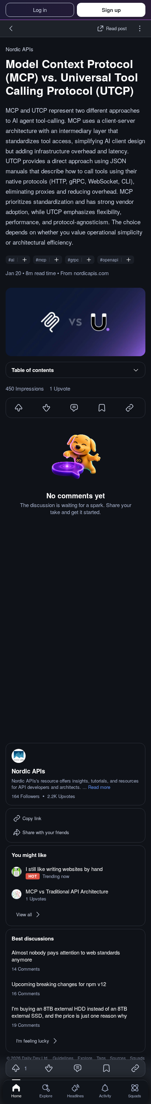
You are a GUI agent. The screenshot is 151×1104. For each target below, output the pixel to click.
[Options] (139, 28)
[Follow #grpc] (89, 259)
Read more (99, 787)
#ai (11, 259)
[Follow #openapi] (128, 259)
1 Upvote (60, 388)
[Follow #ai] (24, 259)
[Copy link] (135, 1068)
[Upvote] (19, 408)
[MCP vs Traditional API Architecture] (75, 895)
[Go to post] (75, 322)
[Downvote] (46, 408)
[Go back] (11, 28)
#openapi (109, 259)
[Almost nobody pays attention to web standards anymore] (75, 960)
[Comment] (74, 408)
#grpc (73, 259)
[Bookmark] (102, 408)
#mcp (41, 259)
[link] (16, 1090)
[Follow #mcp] (56, 259)
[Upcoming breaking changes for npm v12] (75, 988)
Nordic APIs (19, 49)
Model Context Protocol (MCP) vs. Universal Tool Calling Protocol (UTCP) (72, 76)
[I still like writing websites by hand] (75, 872)
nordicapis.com (91, 273)
